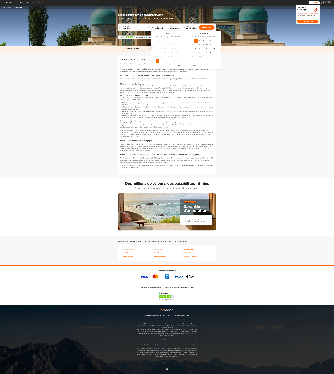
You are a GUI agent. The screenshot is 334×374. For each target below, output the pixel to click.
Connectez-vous (308, 21)
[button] (148, 27)
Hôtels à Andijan (158, 249)
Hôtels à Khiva (188, 249)
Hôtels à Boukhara (158, 253)
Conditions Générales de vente (153, 315)
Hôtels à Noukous (127, 253)
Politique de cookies (168, 315)
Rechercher (206, 27)
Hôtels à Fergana (188, 253)
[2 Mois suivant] (221, 48)
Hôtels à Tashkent (127, 257)
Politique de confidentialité (182, 315)
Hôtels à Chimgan (127, 249)
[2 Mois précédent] (151, 48)
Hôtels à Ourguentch (190, 257)
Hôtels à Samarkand (159, 257)
